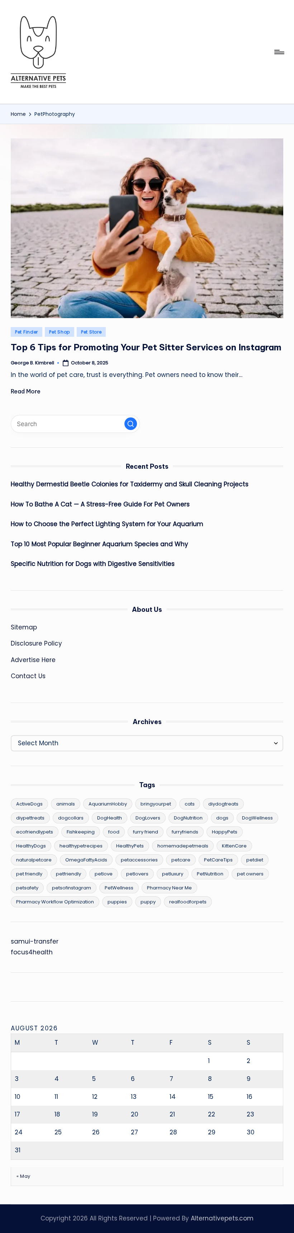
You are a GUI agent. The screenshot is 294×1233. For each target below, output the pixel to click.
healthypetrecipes (81, 845)
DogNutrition (188, 817)
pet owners (250, 873)
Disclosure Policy (36, 643)
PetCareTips (218, 859)
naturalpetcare (34, 859)
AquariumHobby (108, 803)
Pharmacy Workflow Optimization (55, 901)
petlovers (137, 873)
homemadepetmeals (182, 845)
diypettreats (30, 817)
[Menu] (278, 52)
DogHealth (109, 817)
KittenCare (234, 845)
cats (190, 803)
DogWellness (257, 817)
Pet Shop (59, 332)
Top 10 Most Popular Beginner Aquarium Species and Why (99, 544)
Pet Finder (26, 332)
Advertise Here (33, 660)
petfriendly (68, 873)
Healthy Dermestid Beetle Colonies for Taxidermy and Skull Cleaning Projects (129, 484)
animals (65, 803)
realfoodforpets (188, 901)
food (113, 831)
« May (23, 1176)
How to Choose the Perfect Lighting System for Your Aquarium (107, 524)
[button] (130, 423)
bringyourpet (156, 803)
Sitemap (24, 627)
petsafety (27, 887)
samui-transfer (34, 941)
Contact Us (28, 676)
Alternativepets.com (222, 1218)
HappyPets (224, 831)
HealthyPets (130, 845)
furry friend (145, 831)
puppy (148, 901)
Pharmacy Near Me (169, 887)
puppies (117, 901)
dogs (222, 817)
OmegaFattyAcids (86, 859)
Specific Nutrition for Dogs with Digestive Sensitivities (93, 563)
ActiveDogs (29, 803)
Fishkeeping (81, 831)
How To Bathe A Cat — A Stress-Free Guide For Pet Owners (100, 504)
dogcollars (71, 817)
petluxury (172, 873)
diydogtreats (223, 803)
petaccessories (139, 859)
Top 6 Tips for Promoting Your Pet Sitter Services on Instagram (146, 347)
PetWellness (119, 887)
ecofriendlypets (34, 831)
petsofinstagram (71, 887)
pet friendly (29, 873)
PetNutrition (210, 873)
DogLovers (148, 817)
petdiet (254, 859)
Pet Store (91, 332)
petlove (104, 873)
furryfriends (185, 831)
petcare (180, 859)
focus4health (32, 952)
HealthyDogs (31, 845)
